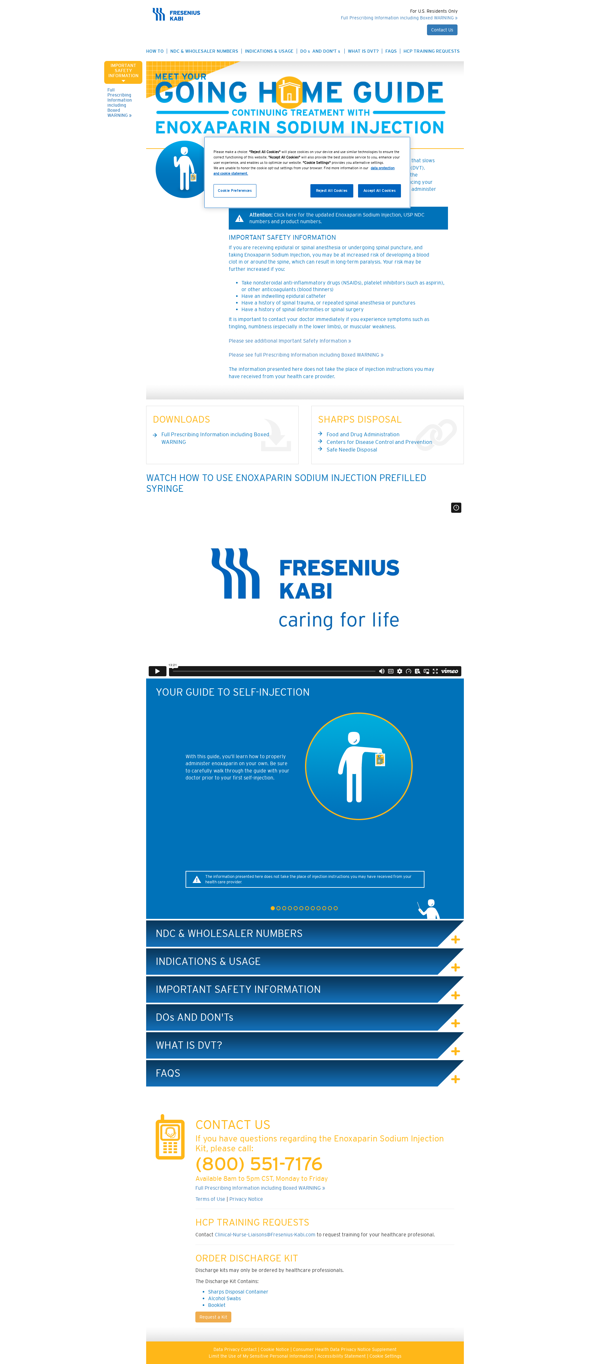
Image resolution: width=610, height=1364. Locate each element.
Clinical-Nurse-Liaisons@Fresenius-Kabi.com (265, 1234)
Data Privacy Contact (235, 1349)
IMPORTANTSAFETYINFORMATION (123, 70)
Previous (146, 799)
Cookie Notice (275, 1349)
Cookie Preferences (235, 190)
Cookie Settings (385, 1356)
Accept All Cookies (379, 190)
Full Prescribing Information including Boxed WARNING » (119, 102)
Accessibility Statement (341, 1356)
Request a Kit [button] (213, 1317)
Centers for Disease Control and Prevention (379, 442)
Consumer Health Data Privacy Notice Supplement (344, 1349)
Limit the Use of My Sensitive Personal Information (261, 1356)
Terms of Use (210, 1199)
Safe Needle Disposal (352, 449)
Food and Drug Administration (363, 434)
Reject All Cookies (332, 190)
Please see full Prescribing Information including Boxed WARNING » (306, 355)
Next (463, 799)
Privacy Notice (246, 1199)
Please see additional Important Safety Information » (290, 341)
